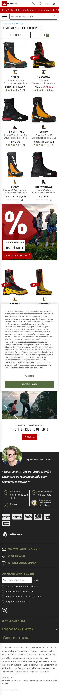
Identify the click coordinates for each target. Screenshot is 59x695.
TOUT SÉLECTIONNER (29, 384)
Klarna (13, 504)
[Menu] (4, 16)
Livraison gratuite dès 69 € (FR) (19, 494)
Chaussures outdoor (13, 23)
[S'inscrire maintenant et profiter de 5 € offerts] (29, 416)
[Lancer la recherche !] (54, 17)
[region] (29, 347)
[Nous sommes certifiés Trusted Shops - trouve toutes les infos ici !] (34, 503)
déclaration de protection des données (28, 367)
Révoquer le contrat (16, 638)
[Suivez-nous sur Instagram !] (7, 611)
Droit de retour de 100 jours (45, 493)
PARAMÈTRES (29, 376)
